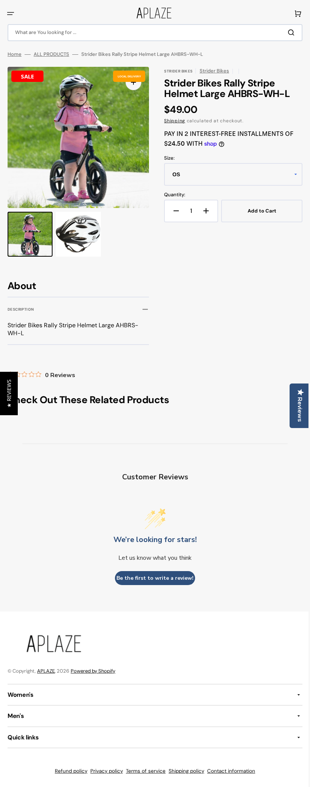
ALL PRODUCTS (51, 54)
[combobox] (152, 32)
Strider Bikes (211, 71)
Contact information (229, 771)
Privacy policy (104, 771)
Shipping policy (184, 771)
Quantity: (172, 195)
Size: (166, 158)
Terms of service (143, 771)
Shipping (172, 121)
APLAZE (46, 671)
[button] (10, 13)
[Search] (287, 32)
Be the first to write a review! (152, 578)
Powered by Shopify (93, 671)
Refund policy (68, 771)
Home (15, 54)
